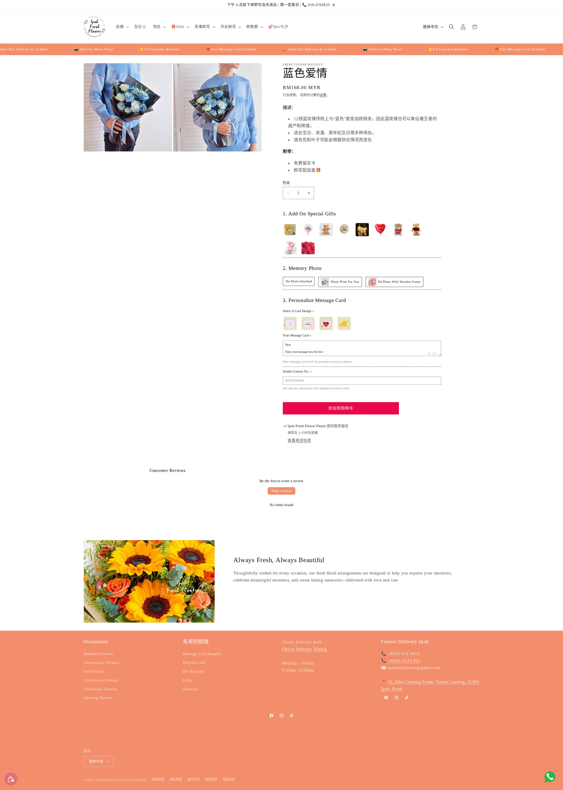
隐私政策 (176, 779)
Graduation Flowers (100, 689)
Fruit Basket (94, 671)
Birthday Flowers (98, 654)
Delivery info (194, 663)
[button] (122, 26)
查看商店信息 (299, 440)
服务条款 (194, 779)
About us (190, 689)
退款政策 (158, 779)
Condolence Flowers (101, 680)
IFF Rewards (193, 671)
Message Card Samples (202, 654)
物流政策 (211, 779)
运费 (323, 95)
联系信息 (229, 779)
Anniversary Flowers (101, 663)
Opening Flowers (98, 698)
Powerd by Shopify (134, 779)
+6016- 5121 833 (404, 660)
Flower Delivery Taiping (304, 649)
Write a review (281, 491)
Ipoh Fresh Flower (107, 779)
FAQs (187, 680)
